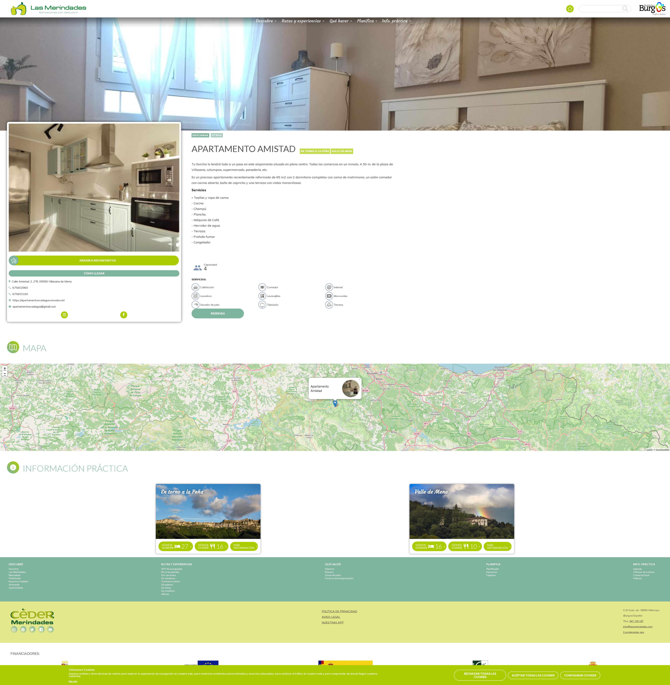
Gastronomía (16, 587)
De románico (168, 590)
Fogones (491, 575)
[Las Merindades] (18, 14)
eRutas (165, 593)
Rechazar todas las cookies (480, 675)
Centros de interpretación (339, 578)
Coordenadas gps (633, 632)
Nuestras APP (333, 622)
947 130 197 (636, 621)
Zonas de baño (333, 575)
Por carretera (168, 575)
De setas (166, 587)
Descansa (200, 135)
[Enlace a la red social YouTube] (50, 629)
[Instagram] (64, 314)
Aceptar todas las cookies (533, 675)
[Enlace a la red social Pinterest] (23, 629)
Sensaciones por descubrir (58, 12)
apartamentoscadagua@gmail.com (34, 306)
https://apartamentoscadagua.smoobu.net (39, 300)
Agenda (637, 568)
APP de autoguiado (171, 568)
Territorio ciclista (170, 581)
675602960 (20, 287)
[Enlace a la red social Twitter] (32, 629)
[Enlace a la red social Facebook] (41, 629)
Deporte (329, 568)
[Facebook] (123, 314)
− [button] (5, 373)
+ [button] (5, 368)
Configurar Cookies (580, 675)
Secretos (14, 568)
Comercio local (641, 575)
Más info (73, 681)
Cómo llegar (94, 273)
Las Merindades (17, 571)
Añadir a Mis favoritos (97, 260)
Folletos (637, 578)
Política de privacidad (339, 611)
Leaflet (649, 449)
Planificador (492, 568)
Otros (217, 135)
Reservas (218, 313)
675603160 (20, 294)
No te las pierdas (170, 571)
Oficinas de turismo (643, 571)
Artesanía (14, 584)
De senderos (168, 578)
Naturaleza (14, 575)
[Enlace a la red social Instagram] (13, 629)
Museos (329, 571)
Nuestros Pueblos (18, 581)
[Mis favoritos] (570, 9)
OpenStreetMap (662, 449)
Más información (244, 546)
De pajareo (167, 584)
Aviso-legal (331, 617)
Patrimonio (15, 578)
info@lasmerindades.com (638, 626)
